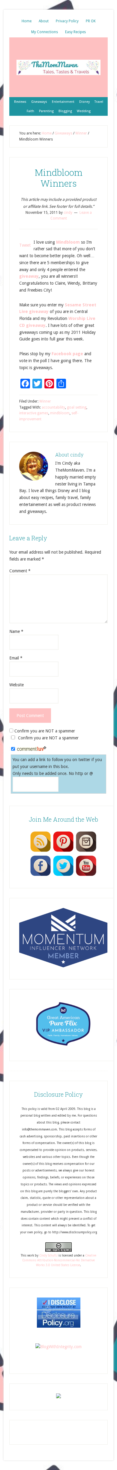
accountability (53, 407)
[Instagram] (86, 851)
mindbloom (60, 413)
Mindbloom (68, 242)
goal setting (76, 407)
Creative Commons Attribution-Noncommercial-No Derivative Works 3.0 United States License (59, 1260)
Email (15, 658)
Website (16, 684)
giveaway (29, 276)
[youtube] (86, 875)
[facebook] (40, 875)
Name (16, 631)
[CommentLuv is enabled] (31, 749)
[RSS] (40, 851)
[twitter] (63, 875)
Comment (20, 570)
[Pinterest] (63, 851)
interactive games (33, 413)
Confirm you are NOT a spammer (44, 731)
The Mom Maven (58, 67)
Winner (45, 401)
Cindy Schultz (48, 1255)
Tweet (25, 245)
